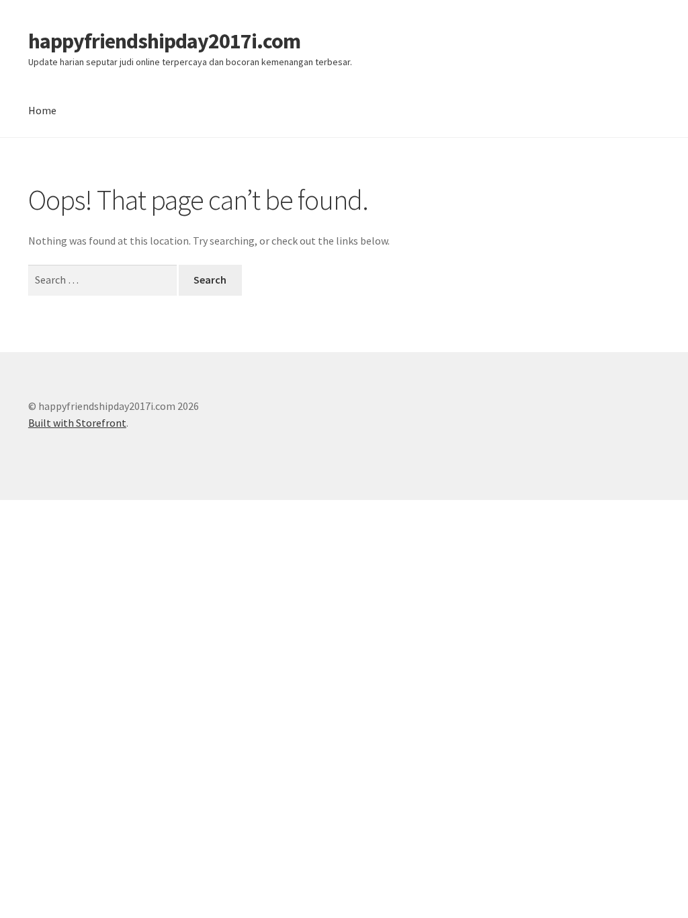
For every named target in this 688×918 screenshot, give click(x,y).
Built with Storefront (77, 422)
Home (42, 110)
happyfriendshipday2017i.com (164, 41)
